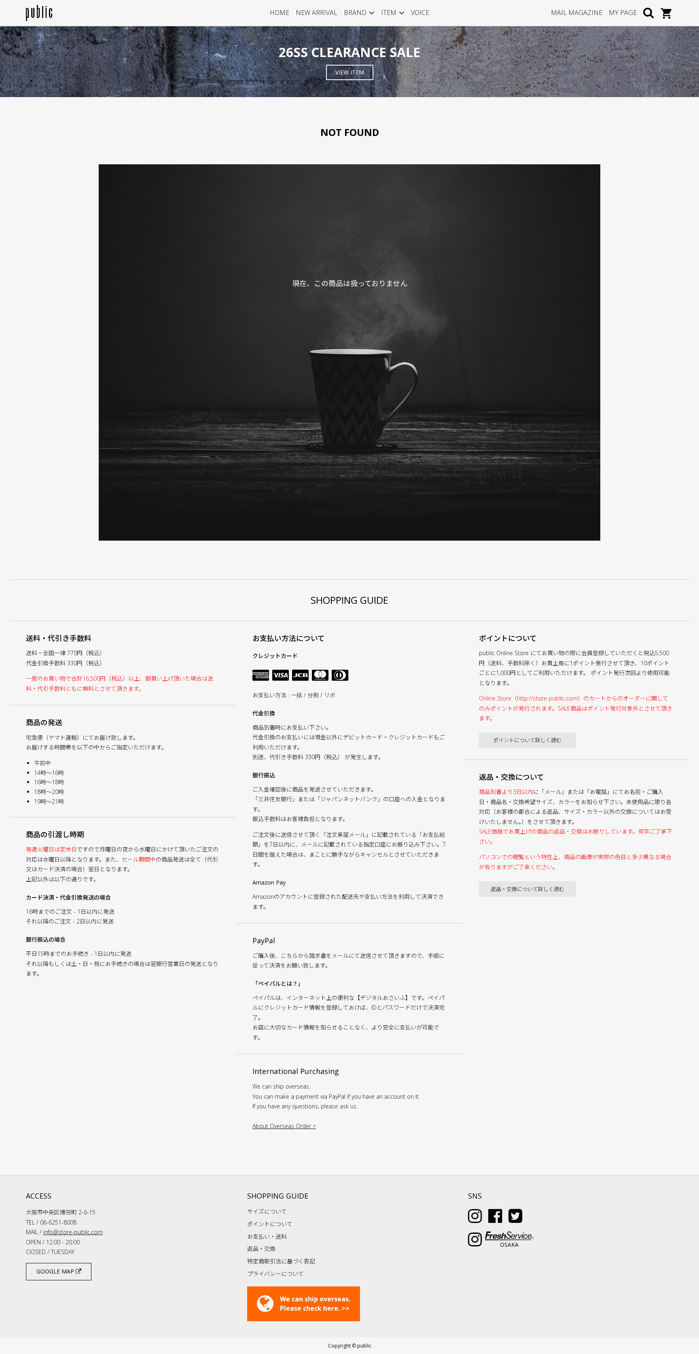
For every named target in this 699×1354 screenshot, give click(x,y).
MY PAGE (623, 12)
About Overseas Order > (284, 1126)
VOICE (420, 12)
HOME (279, 12)
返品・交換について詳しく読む (527, 889)
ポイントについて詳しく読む (527, 740)
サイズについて (267, 1211)
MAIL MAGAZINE (576, 12)
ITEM (388, 12)
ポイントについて (269, 1224)
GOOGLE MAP (56, 1271)
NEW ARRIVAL (316, 12)
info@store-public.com (73, 1232)
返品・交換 (261, 1248)
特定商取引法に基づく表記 (281, 1261)
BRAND (355, 12)
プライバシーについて (275, 1274)
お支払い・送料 (267, 1236)
